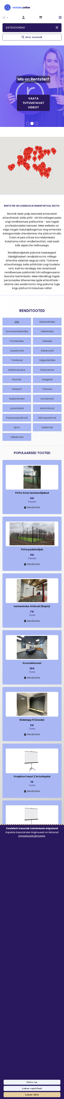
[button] (58, 17)
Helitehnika (47, 331)
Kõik (17, 321)
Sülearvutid (47, 350)
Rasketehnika (16, 398)
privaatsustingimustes (31, 836)
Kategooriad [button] (15, 27)
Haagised (47, 379)
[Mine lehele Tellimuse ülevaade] (40, 17)
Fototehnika (17, 341)
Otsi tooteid (33, 37)
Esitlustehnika (47, 321)
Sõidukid (47, 341)
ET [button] (4, 18)
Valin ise (32, 1082)
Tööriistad (16, 360)
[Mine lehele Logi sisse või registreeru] (23, 17)
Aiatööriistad (47, 408)
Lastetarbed (17, 408)
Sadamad (47, 427)
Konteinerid (47, 398)
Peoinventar (47, 370)
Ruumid (16, 379)
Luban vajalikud (32, 1088)
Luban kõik (32, 1094)
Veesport (17, 389)
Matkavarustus (16, 370)
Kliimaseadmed (47, 417)
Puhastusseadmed (17, 417)
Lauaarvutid (17, 350)
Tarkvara (47, 389)
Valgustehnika (47, 360)
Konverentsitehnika (17, 331)
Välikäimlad (16, 437)
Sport (17, 427)
